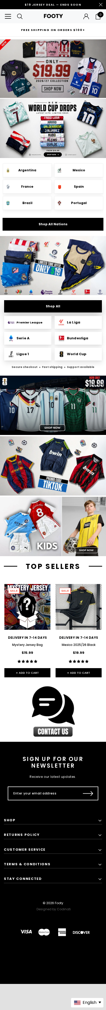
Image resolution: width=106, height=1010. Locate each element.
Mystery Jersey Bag (27, 645)
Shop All (53, 306)
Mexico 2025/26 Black (78, 645)
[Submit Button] (88, 793)
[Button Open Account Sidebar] (86, 16)
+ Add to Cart (27, 673)
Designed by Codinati (54, 909)
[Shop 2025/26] (53, 265)
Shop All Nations (53, 224)
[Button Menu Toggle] (8, 16)
